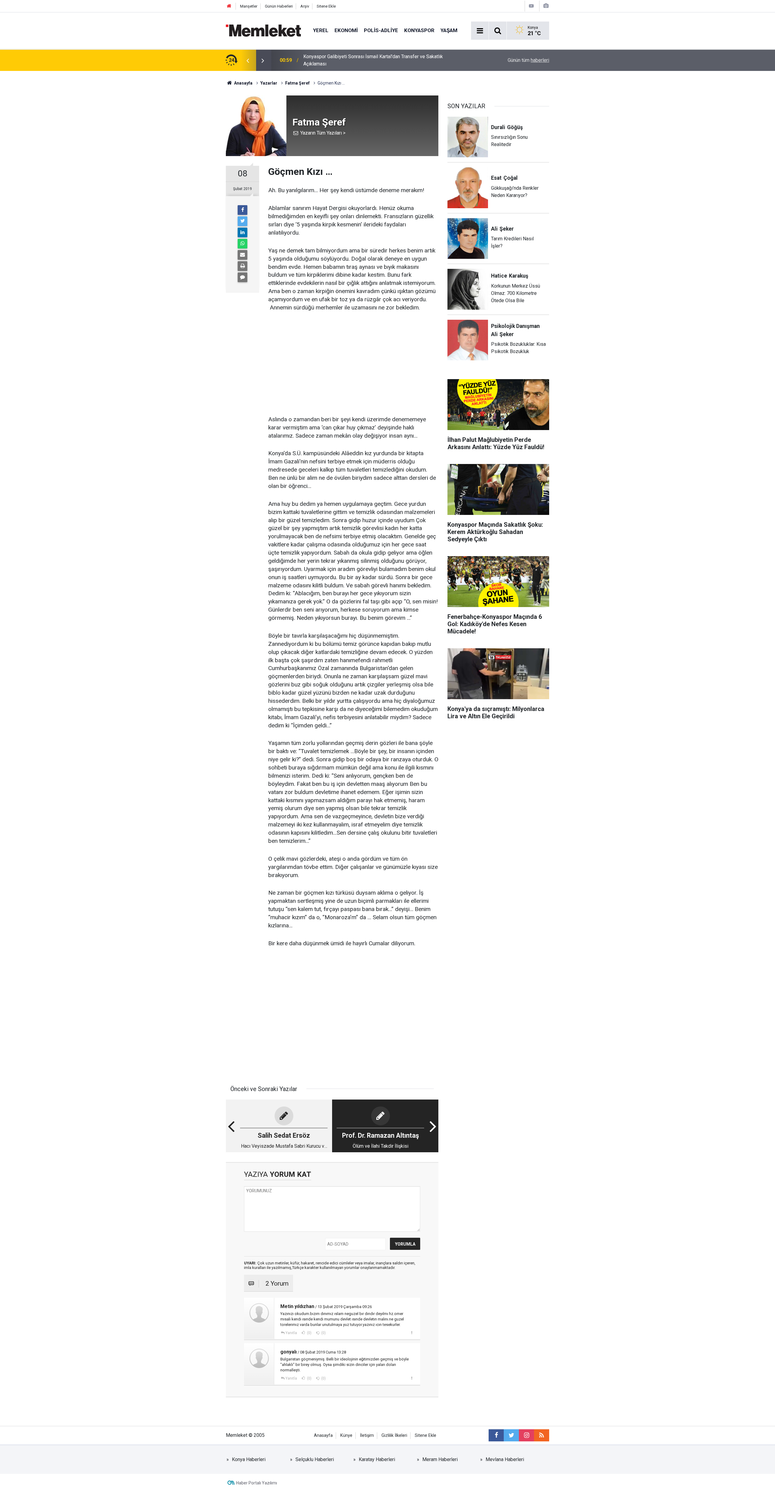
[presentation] (247, 60)
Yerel (320, 30)
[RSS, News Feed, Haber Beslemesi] (541, 1435)
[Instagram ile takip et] (526, 1435)
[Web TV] (531, 6)
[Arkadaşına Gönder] (242, 255)
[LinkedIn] (242, 232)
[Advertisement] (353, 364)
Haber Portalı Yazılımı (256, 1482)
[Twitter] (242, 221)
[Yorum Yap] (242, 277)
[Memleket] (263, 30)
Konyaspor (419, 30)
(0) (309, 1333)
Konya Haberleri (248, 1459)
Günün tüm (528, 60)
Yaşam (448, 30)
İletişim (367, 1435)
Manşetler (248, 6)
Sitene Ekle (326, 6)
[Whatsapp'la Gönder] (242, 244)
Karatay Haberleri (377, 1459)
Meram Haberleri (440, 1459)
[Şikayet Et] (411, 1332)
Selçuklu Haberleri (314, 1459)
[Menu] (479, 31)
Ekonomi (346, 30)
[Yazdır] (242, 266)
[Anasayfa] (229, 6)
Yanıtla (291, 1333)
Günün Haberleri (279, 6)
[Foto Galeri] (545, 6)
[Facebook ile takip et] (496, 1435)
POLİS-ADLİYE (381, 30)
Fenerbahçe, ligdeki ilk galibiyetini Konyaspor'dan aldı (359, 60)
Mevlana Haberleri (505, 1459)
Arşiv (304, 6)
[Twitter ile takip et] (511, 1435)
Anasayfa (323, 1435)
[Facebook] (242, 210)
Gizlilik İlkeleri (394, 1435)
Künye (346, 1435)
